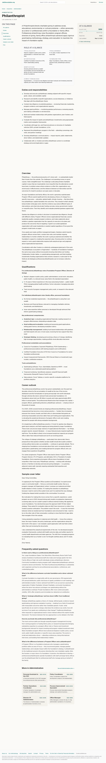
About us (4, 753)
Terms (46, 753)
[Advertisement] (48, 157)
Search (30, 753)
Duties (5, 30)
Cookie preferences (81, 753)
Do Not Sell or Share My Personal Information (62, 753)
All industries (23, 753)
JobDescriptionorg (8, 2)
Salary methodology (85, 41)
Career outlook (7, 39)
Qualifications (6, 36)
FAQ (4, 45)
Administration (17, 9)
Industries (94, 2)
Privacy (42, 753)
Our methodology (13, 753)
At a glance (6, 27)
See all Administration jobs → (66, 668)
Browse (101, 2)
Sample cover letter (8, 42)
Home (3, 9)
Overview (6, 33)
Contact (36, 753)
